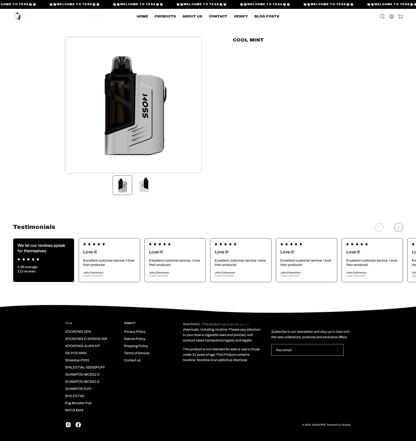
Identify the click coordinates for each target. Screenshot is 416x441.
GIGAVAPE (319, 424)
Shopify (346, 424)
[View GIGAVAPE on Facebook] (78, 425)
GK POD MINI (75, 353)
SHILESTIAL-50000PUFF (85, 367)
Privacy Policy (135, 331)
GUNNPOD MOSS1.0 (82, 381)
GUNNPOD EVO (78, 389)
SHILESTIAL (75, 396)
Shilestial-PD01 (77, 360)
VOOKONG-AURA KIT (82, 346)
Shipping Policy (136, 346)
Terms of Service (137, 353)
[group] (208, 260)
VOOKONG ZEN (78, 331)
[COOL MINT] (122, 185)
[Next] (398, 227)
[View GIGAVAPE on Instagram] (68, 425)
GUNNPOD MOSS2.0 (82, 374)
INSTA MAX (74, 410)
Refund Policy (134, 339)
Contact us (132, 360)
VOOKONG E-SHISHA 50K (86, 339)
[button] (267, 16)
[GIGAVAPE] (17, 16)
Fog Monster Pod (78, 403)
